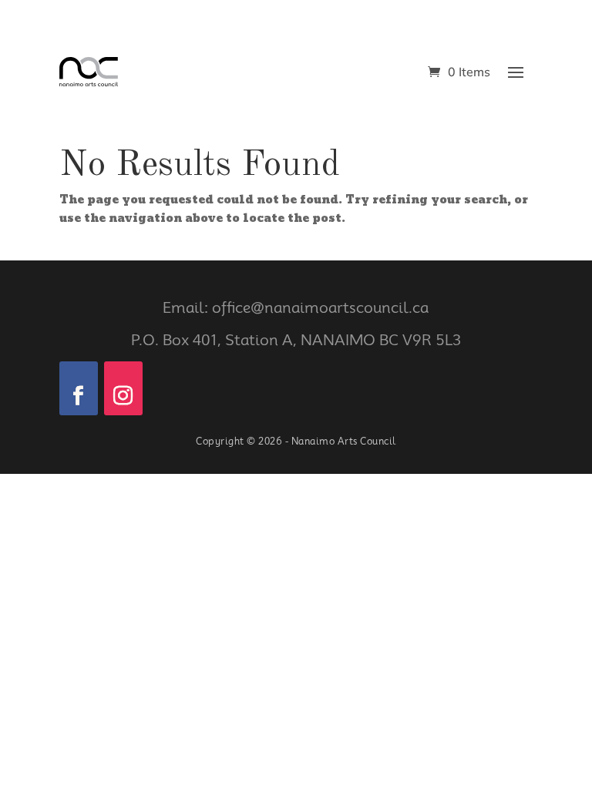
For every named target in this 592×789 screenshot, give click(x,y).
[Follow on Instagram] (123, 388)
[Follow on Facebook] (78, 388)
